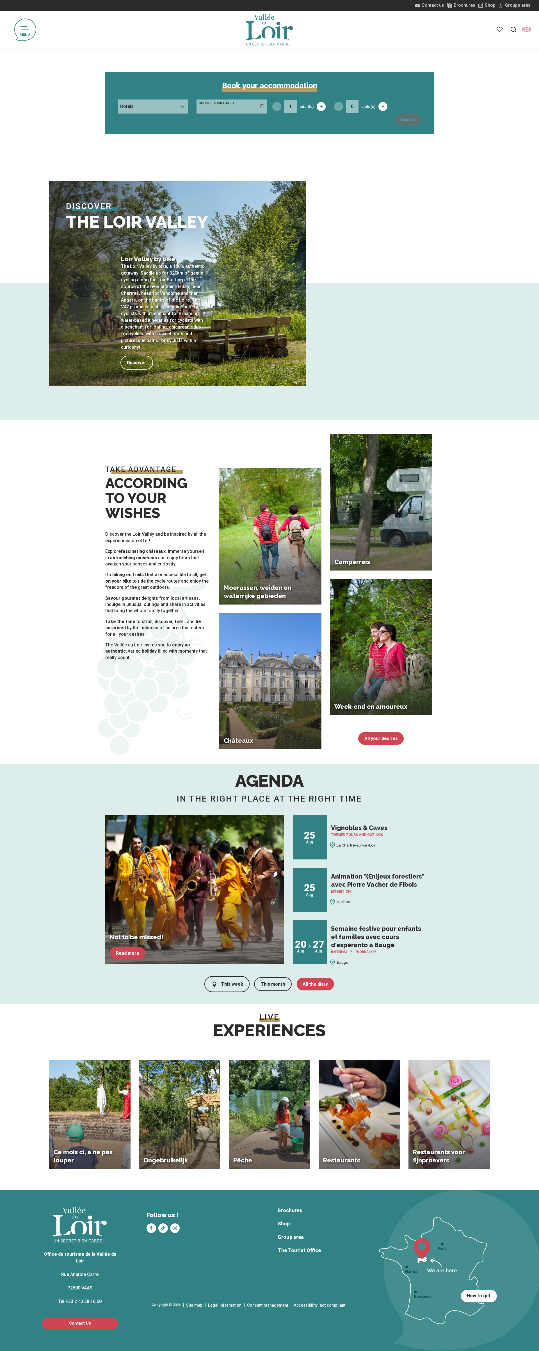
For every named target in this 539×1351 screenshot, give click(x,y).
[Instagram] (175, 1228)
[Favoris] (500, 29)
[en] (526, 29)
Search (408, 119)
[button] (513, 29)
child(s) (368, 106)
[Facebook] (151, 1228)
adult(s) (307, 106)
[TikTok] (163, 1228)
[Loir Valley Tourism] (269, 30)
